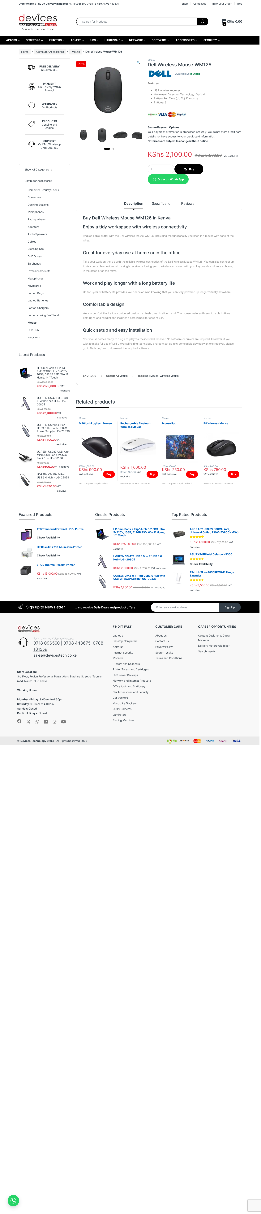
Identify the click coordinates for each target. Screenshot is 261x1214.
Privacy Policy (164, 646)
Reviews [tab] (187, 203)
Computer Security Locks (43, 190)
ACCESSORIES (185, 40)
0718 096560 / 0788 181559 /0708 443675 (69, 3)
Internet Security (123, 652)
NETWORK (136, 40)
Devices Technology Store (37, 740)
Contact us (199, 3)
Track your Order (222, 3)
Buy (191, 169)
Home (24, 51)
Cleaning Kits (36, 248)
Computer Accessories (50, 51)
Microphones (35, 212)
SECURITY (210, 40)
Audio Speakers (37, 234)
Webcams (34, 337)
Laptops (118, 635)
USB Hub (33, 330)
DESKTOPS (32, 40)
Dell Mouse (151, 375)
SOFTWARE (159, 40)
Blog (239, 3)
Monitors (118, 658)
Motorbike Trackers (124, 703)
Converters (34, 197)
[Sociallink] (19, 721)
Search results (164, 652)
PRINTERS (55, 40)
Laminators (119, 714)
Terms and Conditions (168, 658)
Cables (32, 241)
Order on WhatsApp (171, 179)
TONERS (75, 40)
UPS (93, 40)
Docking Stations (38, 204)
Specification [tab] (162, 203)
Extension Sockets (39, 271)
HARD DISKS (112, 40)
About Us (161, 635)
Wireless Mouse (169, 375)
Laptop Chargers (38, 307)
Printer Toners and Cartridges (131, 669)
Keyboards (34, 285)
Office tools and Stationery (129, 686)
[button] (138, 62)
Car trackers (120, 697)
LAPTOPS (10, 40)
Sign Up (230, 607)
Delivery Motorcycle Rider (214, 645)
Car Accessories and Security (131, 692)
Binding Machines (123, 720)
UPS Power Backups (125, 675)
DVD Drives (35, 256)
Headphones (35, 278)
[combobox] (136, 21)
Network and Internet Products (132, 680)
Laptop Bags (35, 293)
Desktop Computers (125, 641)
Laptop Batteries (38, 300)
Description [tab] (133, 203)
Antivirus (118, 646)
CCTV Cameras (122, 709)
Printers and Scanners (126, 663)
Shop (185, 3)
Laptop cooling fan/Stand (43, 315)
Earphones (34, 263)
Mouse (76, 51)
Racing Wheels (37, 219)
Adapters (33, 226)
